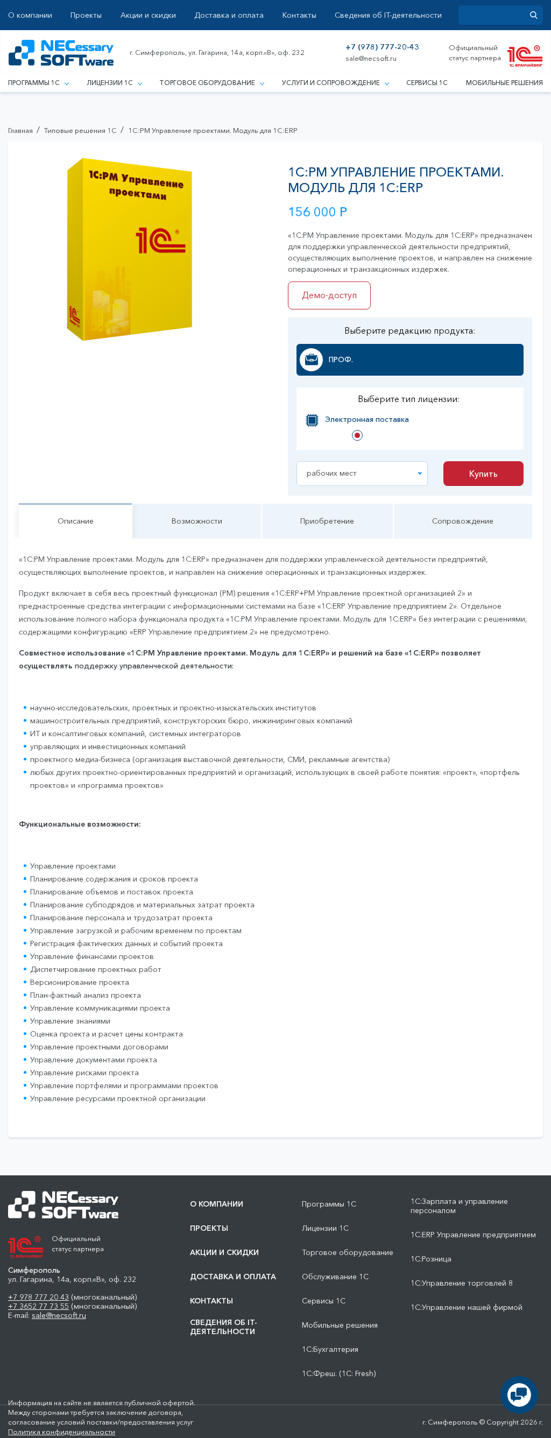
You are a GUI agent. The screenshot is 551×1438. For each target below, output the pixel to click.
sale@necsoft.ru (371, 58)
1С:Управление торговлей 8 (462, 1283)
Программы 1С (34, 83)
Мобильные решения (504, 83)
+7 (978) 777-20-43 (382, 47)
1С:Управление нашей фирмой (466, 1307)
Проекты (86, 15)
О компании (30, 15)
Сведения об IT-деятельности (388, 15)
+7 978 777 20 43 (38, 1297)
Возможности (197, 521)
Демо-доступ (329, 295)
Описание (76, 521)
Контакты (299, 15)
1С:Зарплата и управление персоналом (459, 1206)
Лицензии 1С (110, 83)
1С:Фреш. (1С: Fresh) (339, 1373)
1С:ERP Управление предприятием (473, 1234)
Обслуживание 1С (335, 1276)
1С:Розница (431, 1259)
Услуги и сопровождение (331, 83)
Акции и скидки (148, 15)
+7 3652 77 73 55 (38, 1306)
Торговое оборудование (207, 83)
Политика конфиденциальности (61, 1431)
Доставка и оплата (229, 15)
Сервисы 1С (427, 83)
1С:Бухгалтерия (330, 1349)
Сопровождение (462, 521)
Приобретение (327, 521)
